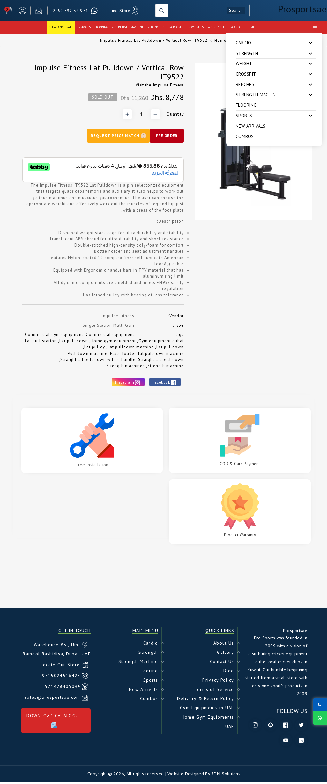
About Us (223, 643)
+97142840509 (62, 686)
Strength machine (165, 366)
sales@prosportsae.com (52, 697)
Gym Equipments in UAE (207, 708)
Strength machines (125, 366)
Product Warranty (240, 535)
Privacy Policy (218, 680)
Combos (245, 136)
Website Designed (185, 774)
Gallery (225, 652)
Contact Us (222, 661)
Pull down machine (88, 353)
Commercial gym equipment (54, 334)
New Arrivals (251, 126)
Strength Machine (138, 661)
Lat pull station (41, 341)
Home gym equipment (113, 341)
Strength (148, 652)
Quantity (175, 114)
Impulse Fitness (168, 85)
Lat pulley (94, 347)
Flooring (246, 105)
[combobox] (208, 10)
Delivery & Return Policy (205, 698)
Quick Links (219, 630)
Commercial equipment (110, 334)
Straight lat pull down (161, 359)
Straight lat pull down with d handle (98, 359)
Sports (150, 680)
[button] (9, 11)
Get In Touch (74, 630)
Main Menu (145, 630)
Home (220, 40)
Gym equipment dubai (161, 341)
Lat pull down (73, 341)
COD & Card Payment (240, 464)
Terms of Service (214, 689)
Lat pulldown (170, 347)
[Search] (161, 10)
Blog (228, 671)
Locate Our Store (60, 665)
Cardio (150, 643)
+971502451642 (61, 675)
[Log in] (22, 11)
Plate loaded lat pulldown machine (147, 353)
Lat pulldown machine (131, 347)
